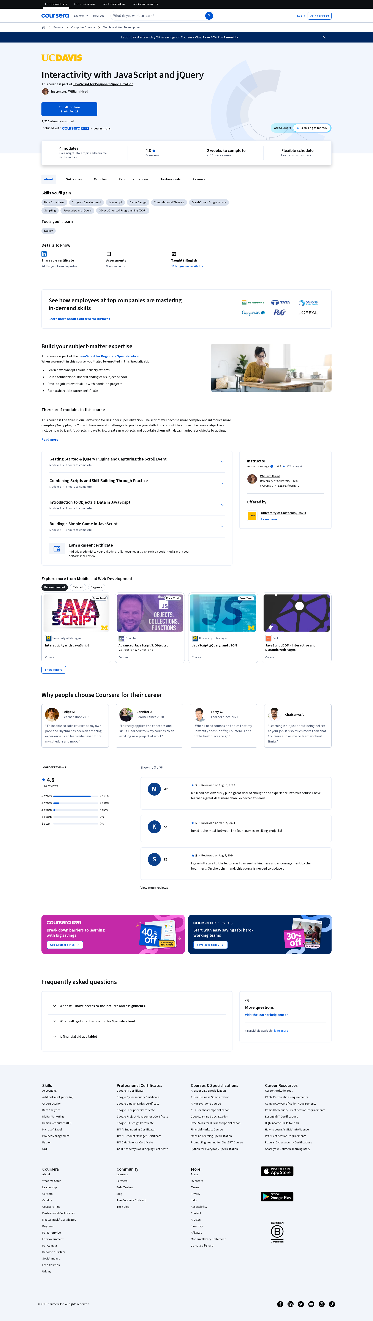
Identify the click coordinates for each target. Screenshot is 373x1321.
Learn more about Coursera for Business (79, 319)
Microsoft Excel (52, 1129)
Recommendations (133, 179)
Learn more (102, 128)
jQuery (48, 231)
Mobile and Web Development (122, 27)
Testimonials (170, 179)
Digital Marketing (53, 1116)
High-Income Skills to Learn (282, 1123)
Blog (119, 1194)
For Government (52, 1239)
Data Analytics (51, 1110)
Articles (196, 1220)
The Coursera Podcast (131, 1200)
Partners (122, 1181)
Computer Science (83, 27)
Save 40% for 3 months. (220, 37)
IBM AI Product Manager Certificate (139, 1136)
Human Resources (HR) (56, 1123)
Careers (47, 1194)
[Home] (43, 27)
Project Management (55, 1136)
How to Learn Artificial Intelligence (287, 1129)
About (49, 179)
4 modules (68, 148)
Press (194, 1174)
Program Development (86, 202)
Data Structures (54, 202)
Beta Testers (125, 1187)
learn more (281, 1031)
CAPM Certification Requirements (286, 1097)
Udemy (46, 1271)
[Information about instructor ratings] (271, 466)
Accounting (49, 1091)
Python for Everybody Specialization (214, 1149)
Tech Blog (123, 1207)
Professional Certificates (58, 1213)
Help (194, 1200)
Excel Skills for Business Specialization (215, 1123)
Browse (58, 27)
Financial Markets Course (207, 1129)
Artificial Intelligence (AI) (57, 1097)
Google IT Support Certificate (136, 1110)
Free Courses (51, 1265)
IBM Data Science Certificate (135, 1142)
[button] (99, 16)
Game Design (138, 202)
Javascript (115, 202)
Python (46, 1142)
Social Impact (51, 1258)
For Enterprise (51, 1233)
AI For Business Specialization (210, 1097)
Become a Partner (53, 1252)
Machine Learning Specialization (211, 1136)
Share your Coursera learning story (287, 1149)
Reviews (199, 179)
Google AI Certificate (130, 1091)
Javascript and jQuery (77, 210)
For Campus (50, 1246)
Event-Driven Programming (209, 202)
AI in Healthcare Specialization (210, 1110)
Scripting (50, 210)
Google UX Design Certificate (135, 1123)
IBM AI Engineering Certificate (136, 1129)
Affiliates (196, 1233)
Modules (100, 179)
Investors (197, 1181)
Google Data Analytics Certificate (138, 1104)
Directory (197, 1226)
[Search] (209, 16)
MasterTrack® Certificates (59, 1220)
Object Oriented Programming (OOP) (123, 210)
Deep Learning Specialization (209, 1116)
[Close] (324, 37)
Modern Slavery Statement (208, 1239)
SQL (44, 1149)
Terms (195, 1187)
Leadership (49, 1187)
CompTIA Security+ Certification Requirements (295, 1110)
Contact (196, 1213)
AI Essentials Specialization (208, 1091)
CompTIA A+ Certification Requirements (290, 1104)
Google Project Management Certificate (142, 1116)
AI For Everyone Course (206, 1104)
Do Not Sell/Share (202, 1246)
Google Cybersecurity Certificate (138, 1097)
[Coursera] (55, 15)
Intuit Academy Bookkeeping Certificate (142, 1149)
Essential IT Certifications (281, 1116)
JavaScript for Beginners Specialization (109, 356)
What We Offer (51, 1181)
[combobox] (153, 16)
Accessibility (199, 1207)
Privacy (195, 1194)
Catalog (47, 1200)
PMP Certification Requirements (285, 1136)
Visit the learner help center (266, 1014)
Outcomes (74, 179)
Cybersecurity (51, 1104)
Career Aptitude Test (278, 1091)
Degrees (48, 1226)
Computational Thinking (169, 202)
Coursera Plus (51, 1207)
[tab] (54, 587)
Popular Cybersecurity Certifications (288, 1142)
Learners (122, 1174)
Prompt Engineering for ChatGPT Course (217, 1142)
